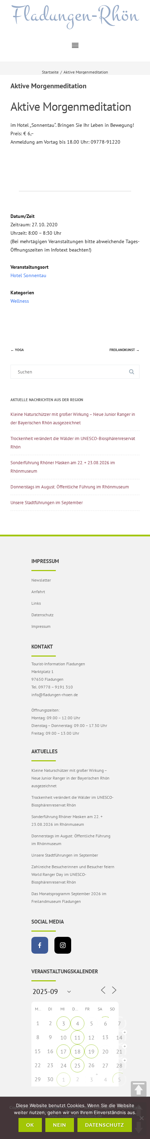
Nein (59, 1125)
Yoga (17, 350)
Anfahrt (38, 591)
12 (91, 1037)
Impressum (41, 626)
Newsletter (41, 580)
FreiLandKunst (125, 350)
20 (105, 1051)
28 (119, 1065)
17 (63, 1051)
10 (63, 1037)
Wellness (19, 301)
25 (77, 1065)
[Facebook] (39, 945)
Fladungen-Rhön (75, 15)
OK (30, 1125)
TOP (139, 1089)
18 (77, 1051)
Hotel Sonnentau (28, 275)
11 (77, 1037)
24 (63, 1065)
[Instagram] (62, 945)
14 (119, 1037)
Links (36, 603)
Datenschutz (42, 614)
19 (91, 1051)
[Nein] (141, 1117)
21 (119, 1051)
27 (105, 1065)
